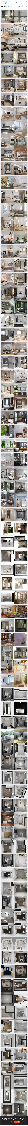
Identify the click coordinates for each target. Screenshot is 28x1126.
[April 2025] (20, 99)
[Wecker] (7, 763)
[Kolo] (20, 390)
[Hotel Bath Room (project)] (20, 667)
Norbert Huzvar (21, 1087)
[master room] (20, 777)
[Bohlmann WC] (7, 694)
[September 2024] (7, 141)
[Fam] (20, 1054)
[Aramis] (7, 625)
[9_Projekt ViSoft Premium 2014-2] (7, 597)
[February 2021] (7, 403)
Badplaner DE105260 (23, 921)
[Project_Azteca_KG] (7, 611)
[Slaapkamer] (20, 957)
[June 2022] (20, 320)
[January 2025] (7, 127)
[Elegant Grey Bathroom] (20, 487)
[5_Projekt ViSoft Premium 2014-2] (7, 570)
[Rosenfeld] (20, 694)
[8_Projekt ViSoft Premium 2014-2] (20, 583)
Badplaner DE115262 (9, 852)
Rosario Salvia (7, 769)
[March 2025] (7, 113)
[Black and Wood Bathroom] (20, 445)
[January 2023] (7, 279)
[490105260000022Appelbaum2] (20, 929)
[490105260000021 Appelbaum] (7, 929)
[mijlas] (20, 722)
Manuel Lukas (7, 1059)
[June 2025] (20, 85)
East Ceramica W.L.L (23, 727)
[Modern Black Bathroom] (7, 473)
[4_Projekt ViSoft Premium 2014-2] (20, 556)
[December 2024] (20, 127)
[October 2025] (20, 57)
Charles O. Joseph (22, 1031)
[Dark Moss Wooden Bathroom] (7, 431)
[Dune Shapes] (20, 459)
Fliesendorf (6, 879)
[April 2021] (20, 376)
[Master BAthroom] (20, 1026)
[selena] (7, 888)
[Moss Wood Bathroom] (7, 445)
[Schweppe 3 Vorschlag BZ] (20, 763)
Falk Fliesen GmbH (22, 769)
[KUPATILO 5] (20, 1082)
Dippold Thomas (8, 976)
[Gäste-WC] (20, 625)
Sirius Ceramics (7, 893)
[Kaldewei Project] (20, 708)
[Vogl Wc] (7, 874)
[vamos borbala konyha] (7, 1109)
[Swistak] (20, 819)
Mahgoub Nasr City (8, 63)
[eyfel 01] (20, 971)
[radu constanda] (20, 1068)
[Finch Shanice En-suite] (7, 819)
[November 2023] (7, 210)
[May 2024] (7, 168)
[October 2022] (20, 293)
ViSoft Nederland (22, 962)
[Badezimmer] (20, 653)
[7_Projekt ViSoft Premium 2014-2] (7, 583)
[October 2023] (20, 210)
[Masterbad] (20, 860)
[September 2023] (7, 224)
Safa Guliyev (21, 976)
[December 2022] (20, 279)
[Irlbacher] (7, 1054)
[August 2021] (20, 348)
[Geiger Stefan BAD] (7, 971)
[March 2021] (7, 390)
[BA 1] (20, 999)
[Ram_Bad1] (7, 1040)
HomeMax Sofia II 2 (22, 990)
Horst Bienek (7, 699)
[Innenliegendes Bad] (20, 639)
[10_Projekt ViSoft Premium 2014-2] (20, 528)
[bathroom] (7, 57)
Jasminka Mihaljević (22, 519)
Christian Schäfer (8, 1087)
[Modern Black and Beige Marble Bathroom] (7, 487)
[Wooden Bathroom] (20, 473)
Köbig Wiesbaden (8, 727)
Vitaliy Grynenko (22, 741)
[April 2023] (20, 251)
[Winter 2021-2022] (20, 334)
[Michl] (7, 957)
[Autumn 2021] (7, 348)
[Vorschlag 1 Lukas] (7, 1012)
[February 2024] (20, 182)
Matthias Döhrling (8, 1018)
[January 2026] (20, 30)
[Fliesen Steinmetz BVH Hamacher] (7, 777)
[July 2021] (7, 362)
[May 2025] (7, 99)
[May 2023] (7, 251)
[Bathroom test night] (7, 916)
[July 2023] (7, 237)
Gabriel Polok (7, 1031)
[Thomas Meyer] (7, 846)
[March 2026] (20, 16)
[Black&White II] (20, 514)
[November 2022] (7, 293)
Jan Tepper (6, 796)
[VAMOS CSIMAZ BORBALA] (20, 1096)
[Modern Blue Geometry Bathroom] (20, 500)
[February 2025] (20, 113)
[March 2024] (7, 182)
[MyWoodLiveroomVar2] (20, 611)
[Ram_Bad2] (20, 1040)
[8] (7, 902)
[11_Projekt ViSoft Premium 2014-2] (7, 542)
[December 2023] (20, 196)
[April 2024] (20, 168)
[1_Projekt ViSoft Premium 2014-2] (7, 528)
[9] (20, 902)
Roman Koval (7, 921)
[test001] (7, 999)
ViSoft (5, 21)
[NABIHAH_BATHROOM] (7, 514)
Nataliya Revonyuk (22, 685)
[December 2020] (7, 417)
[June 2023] (20, 237)
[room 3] (20, 888)
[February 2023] (20, 265)
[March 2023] (7, 265)
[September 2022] (7, 307)
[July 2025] (7, 85)
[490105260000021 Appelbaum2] (20, 916)
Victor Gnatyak (7, 685)
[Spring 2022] (7, 334)
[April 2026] (7, 16)
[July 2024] (7, 154)
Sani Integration (21, 713)
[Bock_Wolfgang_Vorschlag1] (20, 1012)
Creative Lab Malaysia (9, 519)
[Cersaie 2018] (7, 500)
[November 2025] (20, 44)
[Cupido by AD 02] (20, 597)
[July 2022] (7, 320)
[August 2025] (20, 71)
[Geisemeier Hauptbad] (20, 874)
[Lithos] (20, 791)
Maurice (6, 713)
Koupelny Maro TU (8, 1073)
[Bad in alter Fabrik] (7, 639)
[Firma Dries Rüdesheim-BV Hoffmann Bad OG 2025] (7, 833)
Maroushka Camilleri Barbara (11, 824)
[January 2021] (20, 403)
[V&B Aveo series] (20, 736)
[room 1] (20, 833)
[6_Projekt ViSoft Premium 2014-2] (20, 570)
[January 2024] (7, 196)
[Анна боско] (20, 985)
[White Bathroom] (7, 459)
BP (5, 1004)
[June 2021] (20, 362)
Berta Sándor (21, 1004)
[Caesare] (20, 846)
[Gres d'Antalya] (7, 680)
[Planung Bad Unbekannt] (7, 791)
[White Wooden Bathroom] (20, 431)
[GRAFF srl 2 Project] (7, 736)
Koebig (5, 838)
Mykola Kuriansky (22, 672)
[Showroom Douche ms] (7, 708)
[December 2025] (7, 44)
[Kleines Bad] (7, 653)
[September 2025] (7, 71)
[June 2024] (20, 154)
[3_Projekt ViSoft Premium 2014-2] (7, 556)
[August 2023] (20, 224)
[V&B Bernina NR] (20, 680)
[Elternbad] (7, 667)
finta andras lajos (8, 1101)
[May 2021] (7, 376)
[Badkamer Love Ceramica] (20, 1109)
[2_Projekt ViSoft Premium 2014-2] (20, 542)
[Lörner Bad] (7, 943)
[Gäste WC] (20, 750)
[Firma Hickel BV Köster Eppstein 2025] (7, 722)
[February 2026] (7, 30)
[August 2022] (20, 307)
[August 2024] (20, 141)
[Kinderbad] (20, 805)
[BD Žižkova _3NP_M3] (7, 1068)
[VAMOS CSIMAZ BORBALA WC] (7, 1096)
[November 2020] (20, 417)
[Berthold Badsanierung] (7, 1026)
